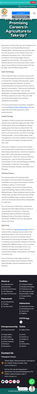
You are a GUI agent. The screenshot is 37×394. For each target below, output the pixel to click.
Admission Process (27, 306)
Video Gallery (7, 337)
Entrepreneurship (8, 330)
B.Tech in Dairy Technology (18, 107)
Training (5, 304)
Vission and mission (9, 289)
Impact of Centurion (9, 294)
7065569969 (32, 6)
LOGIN (33, 2)
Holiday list (24, 339)
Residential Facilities (27, 287)
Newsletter (7, 346)
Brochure (6, 344)
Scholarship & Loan (27, 309)
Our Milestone (8, 291)
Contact (27, 2)
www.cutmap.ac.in (11, 365)
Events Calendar (8, 341)
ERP (16, 2)
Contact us (24, 337)
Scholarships (5, 2)
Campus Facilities (26, 284)
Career (23, 334)
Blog (22, 341)
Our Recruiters (8, 306)
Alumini (12, 2)
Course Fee (25, 311)
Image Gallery (7, 334)
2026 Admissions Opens (21, 16)
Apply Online (25, 330)
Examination (21, 2)
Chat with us (23, 389)
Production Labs (26, 289)
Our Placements (8, 302)
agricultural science (21, 229)
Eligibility (24, 313)
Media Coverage (8, 339)
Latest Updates (21, 13)
